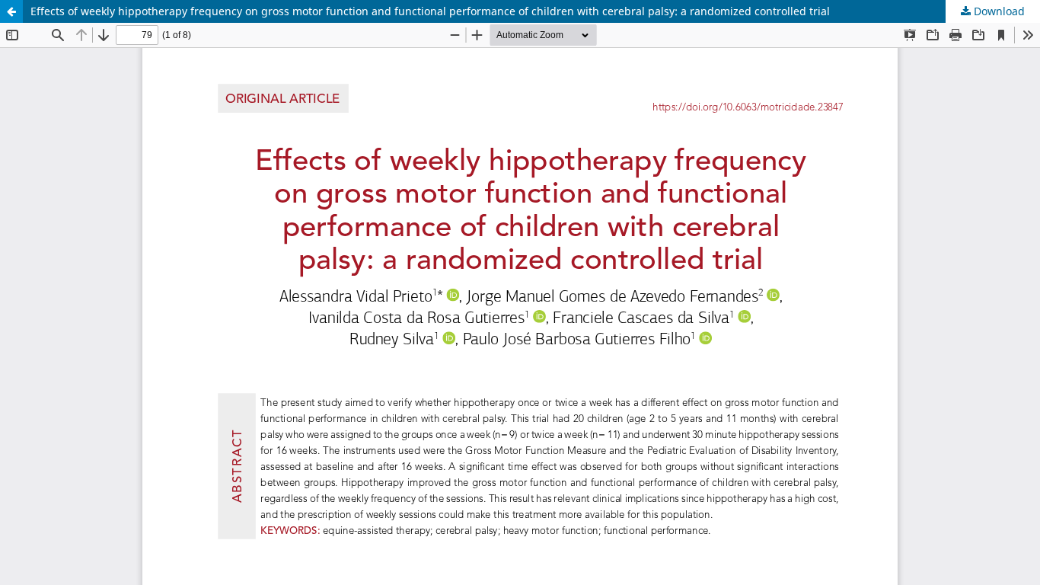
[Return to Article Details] (11, 11)
